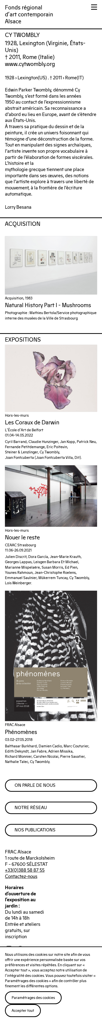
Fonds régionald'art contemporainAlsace (29, 15)
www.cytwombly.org (30, 64)
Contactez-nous (21, 876)
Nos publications (35, 830)
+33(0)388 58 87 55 (25, 870)
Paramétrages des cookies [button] (33, 997)
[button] (94, 8)
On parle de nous (35, 785)
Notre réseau (31, 808)
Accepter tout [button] (23, 1010)
